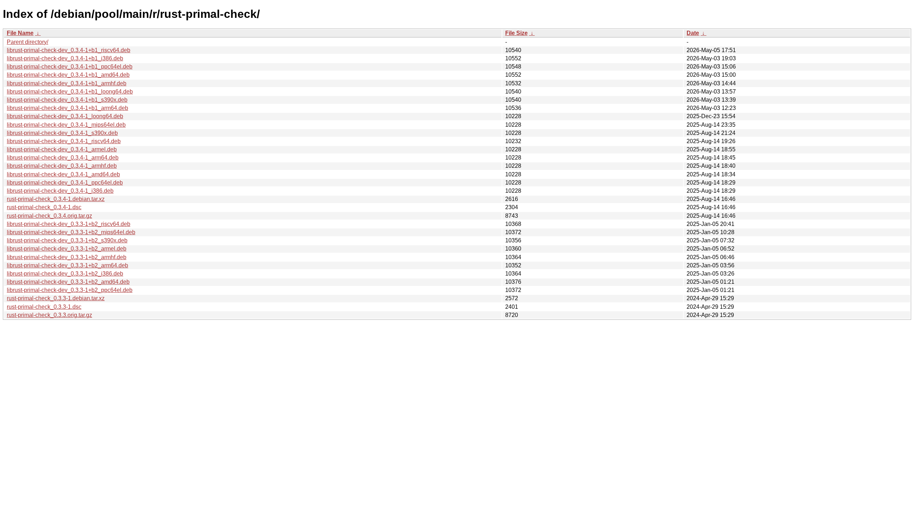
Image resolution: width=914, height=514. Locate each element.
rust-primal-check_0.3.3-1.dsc (44, 307)
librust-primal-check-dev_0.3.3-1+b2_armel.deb (66, 249)
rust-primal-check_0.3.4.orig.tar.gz (49, 216)
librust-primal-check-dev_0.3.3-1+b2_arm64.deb (67, 265)
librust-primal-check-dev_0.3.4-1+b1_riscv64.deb (68, 50)
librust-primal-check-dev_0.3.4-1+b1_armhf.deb (66, 83)
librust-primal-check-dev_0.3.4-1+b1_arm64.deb (67, 108)
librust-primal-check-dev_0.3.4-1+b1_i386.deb (65, 58)
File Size (516, 33)
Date (693, 33)
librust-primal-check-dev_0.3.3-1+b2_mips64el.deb (71, 232)
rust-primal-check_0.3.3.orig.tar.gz (49, 315)
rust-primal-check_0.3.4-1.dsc (44, 207)
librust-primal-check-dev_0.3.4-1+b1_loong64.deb (70, 92)
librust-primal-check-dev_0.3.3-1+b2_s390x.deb (67, 240)
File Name (20, 33)
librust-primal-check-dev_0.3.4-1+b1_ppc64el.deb (69, 67)
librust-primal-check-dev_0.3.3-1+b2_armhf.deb (66, 257)
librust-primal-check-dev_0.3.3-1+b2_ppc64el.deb (69, 290)
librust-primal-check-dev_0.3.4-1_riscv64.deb (64, 141)
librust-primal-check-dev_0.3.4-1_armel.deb (62, 149)
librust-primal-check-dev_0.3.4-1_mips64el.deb (66, 125)
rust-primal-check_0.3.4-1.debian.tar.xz (56, 199)
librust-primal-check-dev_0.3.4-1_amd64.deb (63, 174)
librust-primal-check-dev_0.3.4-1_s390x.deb (62, 133)
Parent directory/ (27, 42)
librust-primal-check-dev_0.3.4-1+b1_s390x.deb (67, 100)
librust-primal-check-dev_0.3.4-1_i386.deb (60, 191)
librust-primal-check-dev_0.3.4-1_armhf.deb (62, 166)
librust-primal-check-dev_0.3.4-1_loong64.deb (65, 116)
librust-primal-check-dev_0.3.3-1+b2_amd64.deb (68, 282)
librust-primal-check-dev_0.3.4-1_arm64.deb (63, 158)
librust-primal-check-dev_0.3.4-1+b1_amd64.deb (68, 75)
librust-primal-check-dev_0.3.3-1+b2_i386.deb (65, 274)
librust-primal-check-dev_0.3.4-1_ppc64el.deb (65, 183)
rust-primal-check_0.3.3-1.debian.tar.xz (56, 298)
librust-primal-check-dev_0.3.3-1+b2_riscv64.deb (68, 224)
